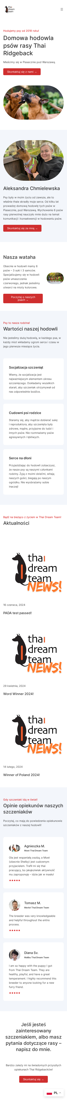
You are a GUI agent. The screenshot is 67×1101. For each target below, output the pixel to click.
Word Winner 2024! (18, 694)
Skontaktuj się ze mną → (22, 228)
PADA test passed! (17, 613)
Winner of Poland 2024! (21, 775)
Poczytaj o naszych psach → (23, 298)
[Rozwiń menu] (62, 9)
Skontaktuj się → (33, 1079)
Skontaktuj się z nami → (22, 71)
